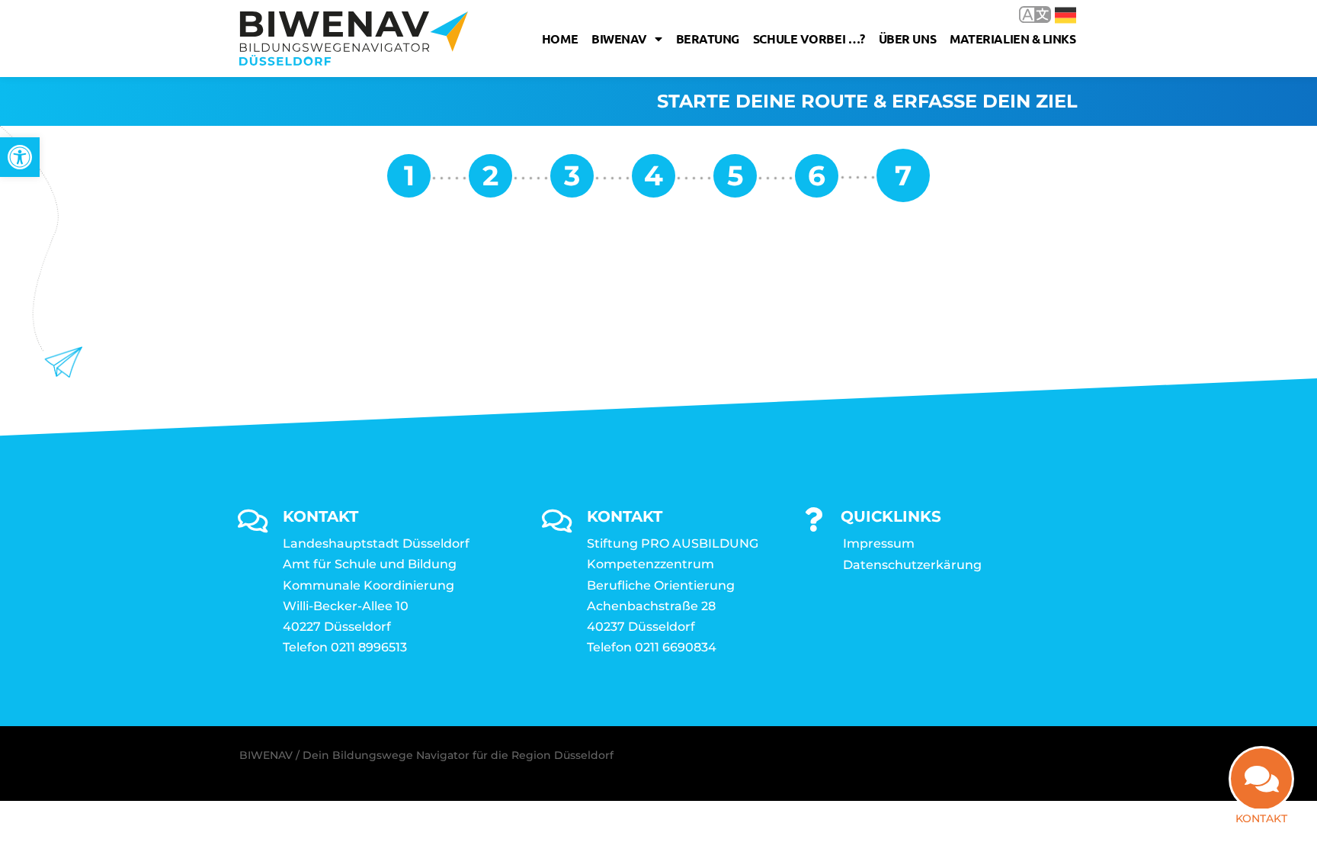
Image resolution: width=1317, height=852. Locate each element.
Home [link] (560, 39)
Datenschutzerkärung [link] (912, 565)
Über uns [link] (907, 39)
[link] (20, 157)
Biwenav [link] (619, 39)
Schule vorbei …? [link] (809, 39)
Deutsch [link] (1054, 14)
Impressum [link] (879, 543)
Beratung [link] (707, 39)
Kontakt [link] (1261, 818)
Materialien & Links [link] (1012, 39)
